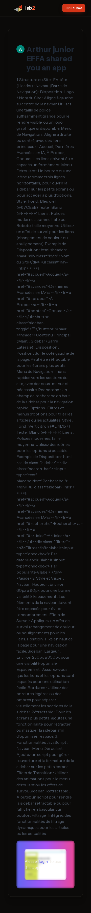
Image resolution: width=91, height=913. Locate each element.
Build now (74, 8)
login (43, 861)
